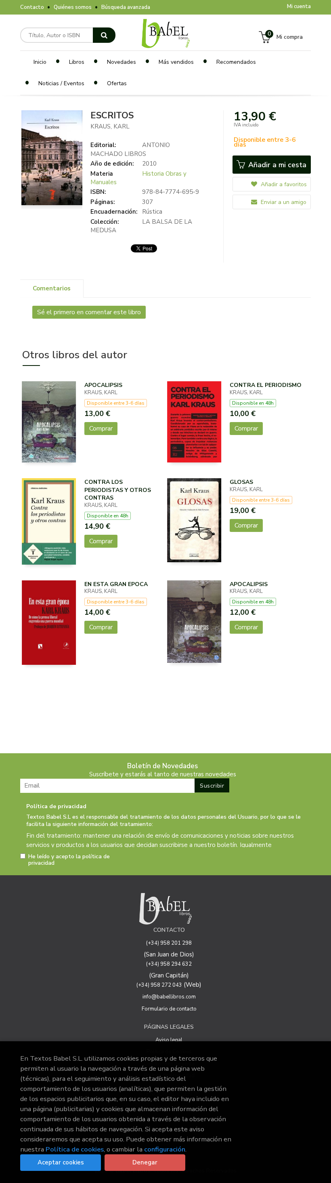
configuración (164, 1149)
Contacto (32, 7)
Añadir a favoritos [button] (283, 184)
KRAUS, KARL (110, 126)
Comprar (101, 428)
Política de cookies (75, 1149)
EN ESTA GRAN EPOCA (116, 584)
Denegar (144, 1162)
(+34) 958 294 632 (169, 964)
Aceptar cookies (61, 1162)
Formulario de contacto (169, 1009)
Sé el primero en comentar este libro (89, 312)
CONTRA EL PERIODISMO (266, 385)
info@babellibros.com (169, 996)
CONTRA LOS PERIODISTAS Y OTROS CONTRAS (117, 490)
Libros (76, 62)
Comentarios (52, 288)
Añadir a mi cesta (276, 165)
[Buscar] (104, 35)
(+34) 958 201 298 (169, 943)
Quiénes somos (73, 7)
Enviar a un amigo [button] (282, 202)
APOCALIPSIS (103, 385)
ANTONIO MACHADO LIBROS (130, 149)
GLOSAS (241, 482)
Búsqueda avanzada (125, 7)
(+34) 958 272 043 (159, 985)
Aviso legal (168, 1040)
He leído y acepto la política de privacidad (69, 859)
